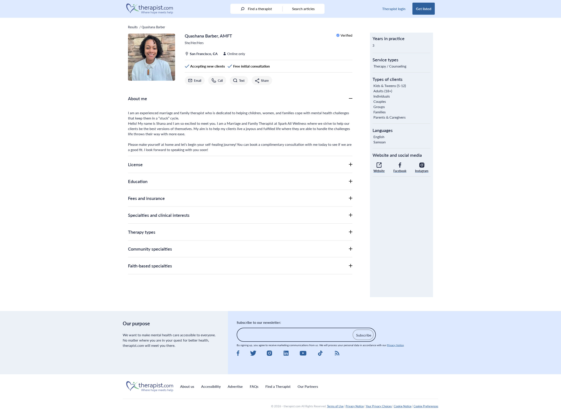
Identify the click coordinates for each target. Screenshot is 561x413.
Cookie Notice (403, 406)
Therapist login (393, 8)
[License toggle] (350, 164)
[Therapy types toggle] (350, 232)
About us (187, 386)
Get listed (423, 8)
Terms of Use (335, 406)
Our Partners (308, 386)
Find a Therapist (278, 386)
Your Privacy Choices (379, 406)
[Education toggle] (350, 181)
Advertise (235, 386)
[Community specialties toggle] (350, 249)
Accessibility (211, 386)
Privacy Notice (395, 345)
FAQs (254, 386)
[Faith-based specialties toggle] (350, 265)
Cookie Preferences (426, 406)
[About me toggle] (350, 98)
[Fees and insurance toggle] (350, 198)
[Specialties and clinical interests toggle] (350, 215)
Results (133, 27)
